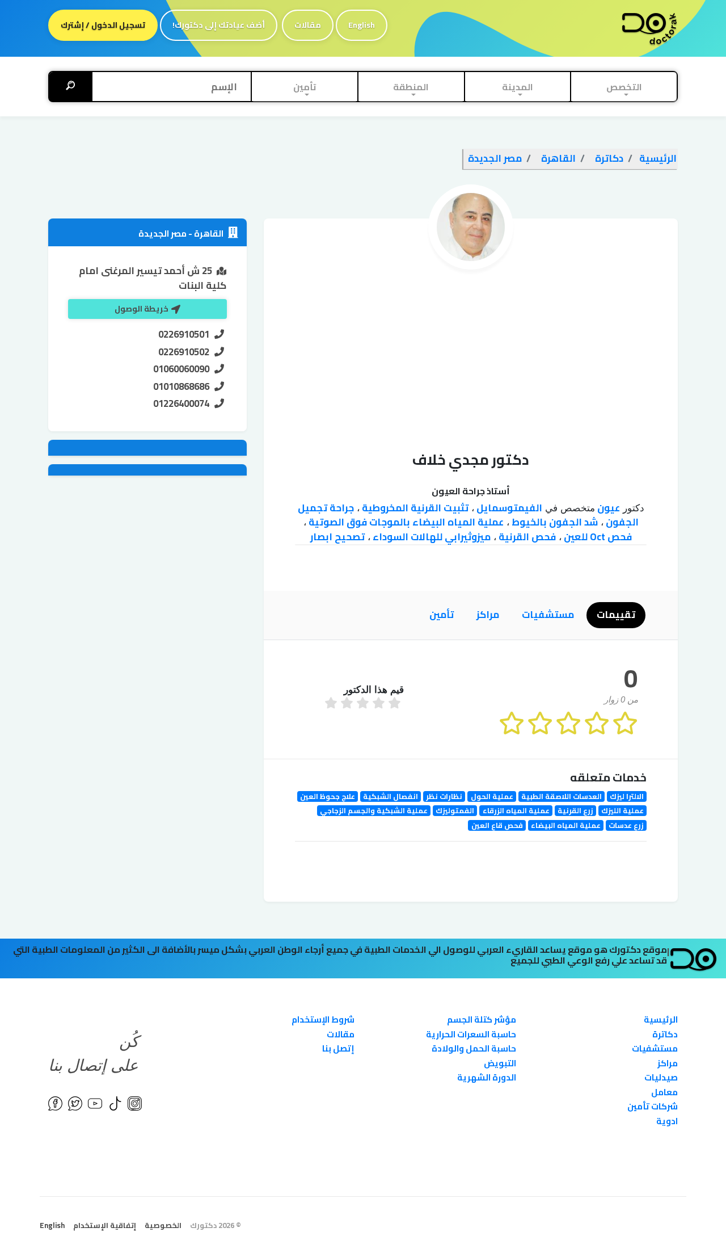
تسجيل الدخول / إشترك (103, 25)
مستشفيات (655, 1048)
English (361, 25)
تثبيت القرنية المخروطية (414, 508)
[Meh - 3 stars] (364, 704)
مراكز (667, 1063)
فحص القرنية (526, 537)
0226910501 (183, 334)
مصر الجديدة (162, 233)
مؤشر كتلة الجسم (481, 1019)
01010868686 (181, 386)
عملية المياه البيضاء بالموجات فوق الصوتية (405, 522)
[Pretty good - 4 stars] (348, 704)
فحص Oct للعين (597, 537)
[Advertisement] (471, 354)
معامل (664, 1092)
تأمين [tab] (441, 615)
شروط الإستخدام (323, 1019)
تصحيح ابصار (337, 537)
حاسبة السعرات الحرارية (471, 1034)
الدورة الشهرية (486, 1077)
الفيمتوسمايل (508, 508)
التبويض (500, 1063)
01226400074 (181, 403)
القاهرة (207, 233)
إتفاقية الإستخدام (104, 1225)
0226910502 (183, 352)
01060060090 (181, 369)
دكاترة (665, 1034)
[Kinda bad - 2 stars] (380, 704)
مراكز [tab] (487, 615)
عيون (607, 508)
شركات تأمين (652, 1106)
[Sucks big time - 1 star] (396, 704)
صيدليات (661, 1077)
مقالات (307, 25)
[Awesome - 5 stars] (332, 704)
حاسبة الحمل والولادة (474, 1048)
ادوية (667, 1121)
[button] (624, 87)
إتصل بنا (338, 1048)
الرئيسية (661, 1019)
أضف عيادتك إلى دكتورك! (218, 25)
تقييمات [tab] (616, 615)
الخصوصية (163, 1225)
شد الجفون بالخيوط (553, 522)
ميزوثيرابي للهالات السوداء (430, 537)
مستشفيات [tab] (548, 615)
